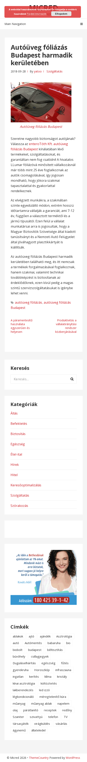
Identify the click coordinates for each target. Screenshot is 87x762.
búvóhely (19, 656)
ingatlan (18, 676)
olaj (15, 710)
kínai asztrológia (24, 683)
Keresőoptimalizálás (26, 485)
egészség (48, 663)
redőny (67, 710)
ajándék (45, 636)
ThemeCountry (39, 758)
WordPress (73, 758)
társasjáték (21, 724)
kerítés (34, 676)
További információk (37, 13)
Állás (14, 413)
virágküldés (42, 724)
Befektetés (19, 423)
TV (66, 717)
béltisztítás (55, 650)
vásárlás (61, 724)
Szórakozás (19, 505)
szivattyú (36, 717)
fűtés (65, 663)
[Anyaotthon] (44, 604)
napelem (63, 703)
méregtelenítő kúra (52, 697)
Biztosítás (18, 434)
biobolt (17, 650)
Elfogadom (61, 13)
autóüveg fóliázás (28, 302)
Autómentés (33, 643)
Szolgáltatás (55, 71)
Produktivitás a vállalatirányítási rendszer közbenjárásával (65, 326)
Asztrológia (64, 636)
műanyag (19, 703)
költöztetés (49, 683)
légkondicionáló (23, 697)
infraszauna (63, 670)
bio (68, 643)
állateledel (38, 730)
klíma (48, 676)
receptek (50, 710)
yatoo (38, 71)
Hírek (15, 464)
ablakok (18, 636)
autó (16, 643)
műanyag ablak (41, 703)
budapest (34, 650)
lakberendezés (23, 690)
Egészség (18, 444)
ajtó (31, 636)
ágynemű (19, 730)
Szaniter (18, 717)
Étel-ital (16, 454)
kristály (62, 676)
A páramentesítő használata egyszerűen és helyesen (21, 326)
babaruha (54, 643)
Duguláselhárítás (24, 663)
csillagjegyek (40, 656)
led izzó (44, 690)
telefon (53, 717)
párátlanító (30, 710)
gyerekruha (21, 670)
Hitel (14, 475)
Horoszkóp (42, 670)
